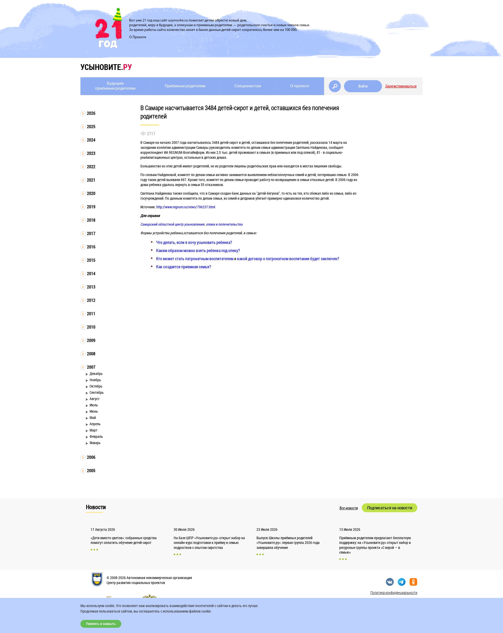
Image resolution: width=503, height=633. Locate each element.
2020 (91, 193)
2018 (91, 220)
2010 (91, 327)
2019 (91, 206)
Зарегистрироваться (401, 86)
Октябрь (96, 386)
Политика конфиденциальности (393, 592)
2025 (91, 126)
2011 (91, 313)
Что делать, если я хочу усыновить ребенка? (194, 242)
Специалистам (247, 86)
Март (93, 430)
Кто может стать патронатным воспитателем (194, 258)
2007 (91, 367)
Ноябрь (95, 379)
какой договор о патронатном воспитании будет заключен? (288, 258)
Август (95, 398)
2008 (91, 353)
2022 (91, 166)
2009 (91, 340)
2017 (91, 233)
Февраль (96, 436)
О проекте (299, 86)
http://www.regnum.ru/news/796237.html (185, 206)
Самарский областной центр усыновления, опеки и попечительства (191, 224)
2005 (91, 470)
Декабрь (96, 373)
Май (93, 417)
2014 (91, 273)
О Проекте (137, 37)
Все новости (349, 508)
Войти (363, 86)
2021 (91, 180)
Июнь (94, 411)
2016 (91, 246)
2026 (91, 113)
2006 (91, 457)
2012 (91, 300)
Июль (94, 404)
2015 (91, 260)
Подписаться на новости (389, 507)
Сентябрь (97, 392)
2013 (91, 287)
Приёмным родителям (185, 86)
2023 (91, 153)
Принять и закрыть (101, 624)
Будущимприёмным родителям (115, 86)
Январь (95, 442)
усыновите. (106, 67)
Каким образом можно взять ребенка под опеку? (198, 250)
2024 (91, 140)
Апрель (95, 423)
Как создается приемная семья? (183, 266)
